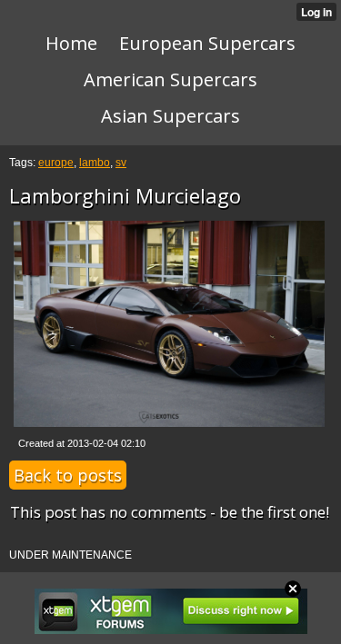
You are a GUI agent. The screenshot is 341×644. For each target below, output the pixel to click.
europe (56, 162)
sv (120, 162)
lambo (94, 162)
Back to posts (68, 475)
